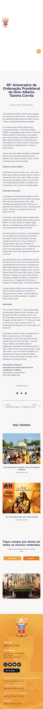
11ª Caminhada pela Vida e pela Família (22, 517)
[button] (17, 393)
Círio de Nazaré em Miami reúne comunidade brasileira (21, 468)
